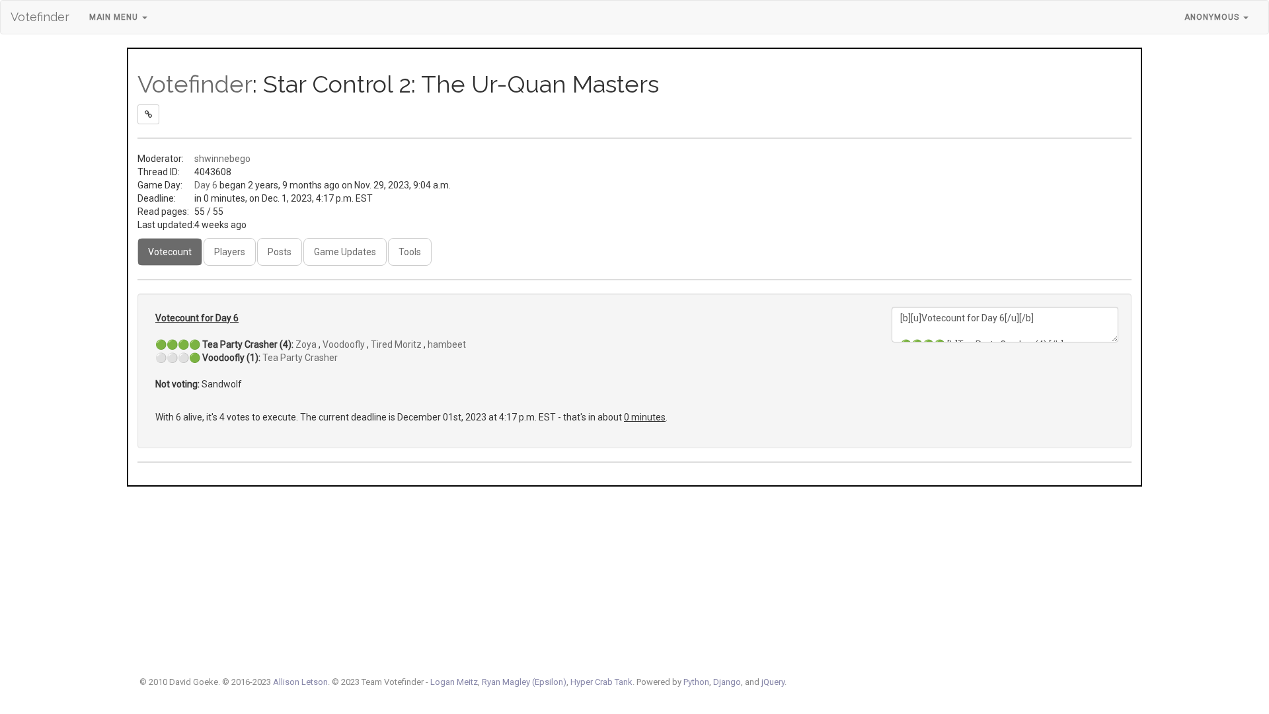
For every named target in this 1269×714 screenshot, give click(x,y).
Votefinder (40, 17)
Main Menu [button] (115, 17)
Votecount (170, 252)
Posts (279, 252)
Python (696, 682)
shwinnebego (222, 158)
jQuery (773, 682)
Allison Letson (300, 682)
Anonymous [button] (1213, 17)
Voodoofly (344, 344)
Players (229, 252)
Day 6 (205, 185)
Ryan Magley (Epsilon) (524, 682)
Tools (410, 252)
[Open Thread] (148, 114)
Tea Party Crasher (300, 357)
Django (727, 682)
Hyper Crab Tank (601, 682)
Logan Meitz (454, 682)
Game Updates (345, 252)
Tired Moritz (396, 344)
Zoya (306, 344)
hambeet (447, 344)
